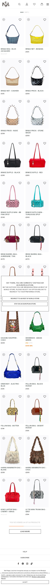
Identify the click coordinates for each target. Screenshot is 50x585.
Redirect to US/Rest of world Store (25, 298)
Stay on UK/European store (25, 304)
